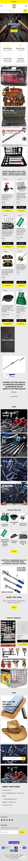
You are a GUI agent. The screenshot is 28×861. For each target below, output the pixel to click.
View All (14, 551)
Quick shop (7, 207)
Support (21, 855)
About (17, 855)
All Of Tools (11, 855)
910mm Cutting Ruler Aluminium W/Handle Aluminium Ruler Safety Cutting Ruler (14, 385)
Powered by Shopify (14, 858)
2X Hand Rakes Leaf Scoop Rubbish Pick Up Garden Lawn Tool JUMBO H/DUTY (21, 309)
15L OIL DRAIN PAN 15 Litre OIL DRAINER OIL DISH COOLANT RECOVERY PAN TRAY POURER (7, 308)
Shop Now (16, 31)
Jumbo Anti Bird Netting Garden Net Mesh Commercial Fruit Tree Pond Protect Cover (21, 231)
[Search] (25, 10)
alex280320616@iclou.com (10, 799)
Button (14, 607)
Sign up (22, 832)
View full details (14, 396)
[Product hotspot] (8, 572)
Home (6, 855)
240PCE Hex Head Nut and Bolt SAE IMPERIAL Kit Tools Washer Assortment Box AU (21, 196)
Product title (20, 635)
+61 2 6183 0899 (8, 793)
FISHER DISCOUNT (6, 200)
